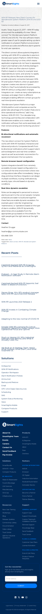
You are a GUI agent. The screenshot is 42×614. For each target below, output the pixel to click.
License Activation (28, 545)
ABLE (24, 447)
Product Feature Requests (28, 558)
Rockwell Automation (30, 482)
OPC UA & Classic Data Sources (14, 389)
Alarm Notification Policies (12, 376)
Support (4, 412)
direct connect (14, 241)
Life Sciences (7, 486)
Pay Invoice (7, 455)
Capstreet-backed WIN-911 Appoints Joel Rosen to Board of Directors (19, 284)
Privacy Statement (20, 605)
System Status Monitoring (12, 399)
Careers (5, 444)
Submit (21, 586)
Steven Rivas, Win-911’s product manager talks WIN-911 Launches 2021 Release (20, 293)
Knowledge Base (28, 528)
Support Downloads (29, 516)
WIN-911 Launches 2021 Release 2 (16, 302)
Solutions (6, 461)
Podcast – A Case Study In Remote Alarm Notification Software (20, 275)
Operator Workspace (10, 373)
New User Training (8, 509)
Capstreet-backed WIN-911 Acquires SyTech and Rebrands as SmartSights (18, 265)
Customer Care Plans (29, 542)
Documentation (8, 526)
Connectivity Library (9, 523)
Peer (24, 450)
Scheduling (6, 392)
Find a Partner (27, 496)
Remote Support (28, 525)
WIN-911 (21, 241)
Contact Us (7, 447)
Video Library (7, 529)
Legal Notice (9, 605)
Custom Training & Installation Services (29, 520)
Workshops (6, 513)
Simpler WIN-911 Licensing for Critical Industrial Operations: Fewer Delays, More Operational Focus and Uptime (20, 328)
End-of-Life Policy (28, 553)
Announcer (6, 379)
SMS (3, 395)
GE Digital (25, 475)
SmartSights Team (10, 436)
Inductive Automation (30, 478)
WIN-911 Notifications (9, 369)
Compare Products (9, 409)
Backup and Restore (9, 382)
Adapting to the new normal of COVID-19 (20, 319)
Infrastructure (7, 496)
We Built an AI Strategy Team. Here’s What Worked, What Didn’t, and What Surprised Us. (18, 349)
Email (3, 386)
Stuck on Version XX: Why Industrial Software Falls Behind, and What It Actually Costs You (17, 338)
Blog (4, 516)
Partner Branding (28, 499)
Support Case (27, 513)
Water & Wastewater (9, 480)
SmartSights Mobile (9, 405)
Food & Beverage (8, 483)
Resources (7, 505)
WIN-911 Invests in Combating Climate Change (18, 310)
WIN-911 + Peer (8, 469)
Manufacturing (7, 489)
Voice (3, 402)
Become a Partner (28, 493)
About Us (6, 433)
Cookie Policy (32, 605)
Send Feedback (9, 451)
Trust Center (6, 532)
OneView (25, 454)
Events (5, 440)
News (10, 239)
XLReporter (6, 366)
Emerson (25, 472)
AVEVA (24, 469)
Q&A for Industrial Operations (8, 537)
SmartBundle (7, 465)
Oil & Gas (5, 493)
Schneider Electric (28, 485)
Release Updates (8, 519)
